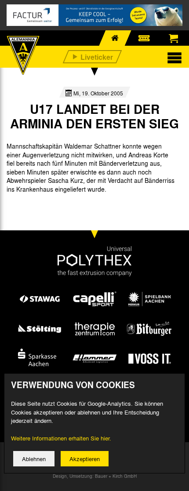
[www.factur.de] (94, 15)
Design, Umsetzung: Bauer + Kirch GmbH (95, 476)
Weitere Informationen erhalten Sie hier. (61, 438)
